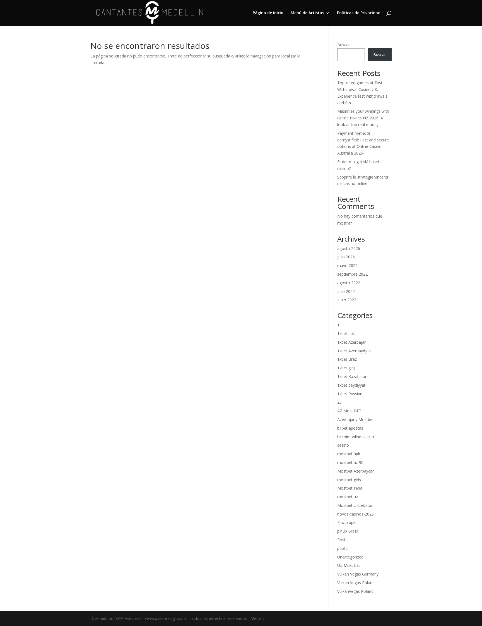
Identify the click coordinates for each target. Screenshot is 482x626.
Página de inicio (268, 13)
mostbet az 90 (350, 462)
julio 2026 (346, 256)
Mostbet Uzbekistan (355, 505)
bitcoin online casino (355, 436)
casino (343, 445)
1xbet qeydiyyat (351, 385)
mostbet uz (347, 496)
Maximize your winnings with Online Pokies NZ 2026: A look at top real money (363, 118)
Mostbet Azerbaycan (356, 471)
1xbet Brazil (347, 359)
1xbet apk (346, 333)
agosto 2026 (348, 248)
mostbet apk (348, 453)
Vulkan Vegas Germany (358, 574)
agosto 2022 (348, 282)
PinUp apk (346, 522)
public (342, 548)
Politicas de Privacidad (358, 13)
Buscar (343, 44)
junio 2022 (346, 299)
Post (341, 539)
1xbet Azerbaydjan (354, 350)
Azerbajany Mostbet (355, 419)
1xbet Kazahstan (352, 376)
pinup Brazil (347, 531)
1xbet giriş (346, 367)
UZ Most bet (348, 565)
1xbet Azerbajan (352, 342)
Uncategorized (350, 557)
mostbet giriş (349, 479)
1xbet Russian (349, 393)
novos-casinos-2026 (355, 514)
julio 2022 (346, 291)
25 (339, 402)
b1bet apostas (350, 428)
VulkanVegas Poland (355, 591)
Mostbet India (349, 488)
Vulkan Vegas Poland (356, 582)
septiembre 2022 (352, 274)
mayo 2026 (347, 265)
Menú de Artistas (307, 13)
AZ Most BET (349, 410)
